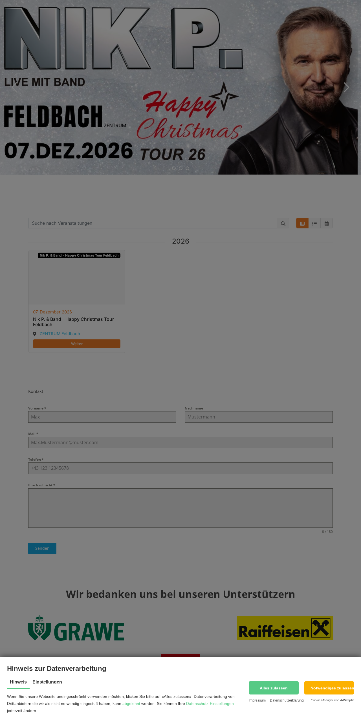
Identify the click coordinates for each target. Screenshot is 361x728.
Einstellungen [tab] (47, 682)
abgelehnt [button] (131, 703)
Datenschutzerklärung (287, 700)
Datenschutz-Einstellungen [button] (210, 703)
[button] (274, 687)
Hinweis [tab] (18, 682)
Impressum (257, 700)
